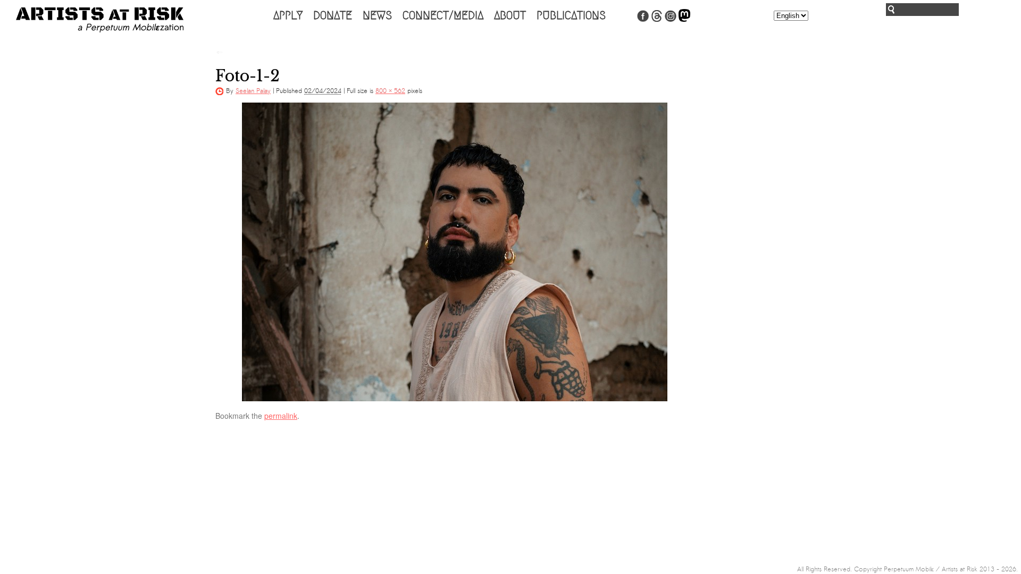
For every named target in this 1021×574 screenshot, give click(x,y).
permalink (280, 415)
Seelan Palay (253, 91)
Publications (571, 15)
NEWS (377, 15)
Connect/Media (443, 15)
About (510, 15)
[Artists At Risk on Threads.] (657, 19)
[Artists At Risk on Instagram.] (670, 19)
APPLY (288, 15)
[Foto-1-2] (454, 252)
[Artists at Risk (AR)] (99, 19)
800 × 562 (390, 91)
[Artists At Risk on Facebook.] (643, 19)
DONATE (332, 15)
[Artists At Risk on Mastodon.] (684, 19)
